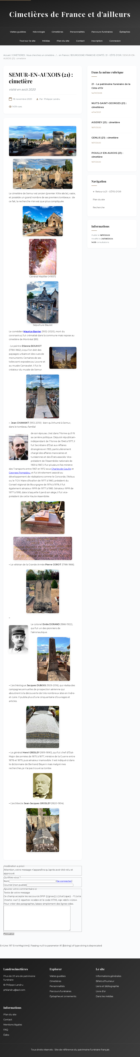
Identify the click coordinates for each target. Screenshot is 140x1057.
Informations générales (108, 976)
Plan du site (63, 41)
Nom (6, 881)
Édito (6, 1035)
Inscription (97, 41)
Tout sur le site (27, 41)
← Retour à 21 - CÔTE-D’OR (107, 191)
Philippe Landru (52, 99)
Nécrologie (39, 31)
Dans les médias (104, 996)
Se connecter (64, 881)
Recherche (99, 207)
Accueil (6, 55)
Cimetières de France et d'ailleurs (70, 14)
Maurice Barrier (32, 331)
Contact (80, 41)
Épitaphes (124, 31)
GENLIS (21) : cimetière (104, 137)
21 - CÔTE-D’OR (114, 55)
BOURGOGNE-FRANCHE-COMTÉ (87, 55)
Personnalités (77, 31)
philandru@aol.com (14, 990)
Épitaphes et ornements (63, 996)
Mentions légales (12, 1024)
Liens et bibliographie (107, 986)
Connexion (115, 41)
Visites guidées (18, 31)
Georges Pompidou (19, 472)
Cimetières (57, 31)
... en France (63, 55)
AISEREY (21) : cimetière (105, 122)
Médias (46, 41)
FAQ (5, 1029)
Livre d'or (101, 991)
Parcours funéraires (102, 31)
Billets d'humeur (105, 981)
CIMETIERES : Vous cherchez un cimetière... (33, 55)
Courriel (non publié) (15, 885)
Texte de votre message (17, 892)
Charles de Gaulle (61, 469)
